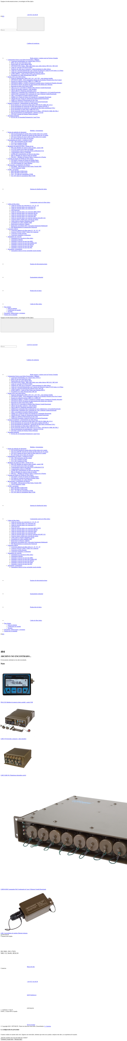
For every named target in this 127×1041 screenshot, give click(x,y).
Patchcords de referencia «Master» (20, 224)
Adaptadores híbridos (17, 240)
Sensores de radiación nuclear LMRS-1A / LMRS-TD (26, 81)
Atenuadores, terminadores (15, 249)
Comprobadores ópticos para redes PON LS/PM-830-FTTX (27, 151)
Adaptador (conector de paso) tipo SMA (22, 246)
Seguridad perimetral (13, 115)
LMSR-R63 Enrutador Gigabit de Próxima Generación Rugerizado (29, 101)
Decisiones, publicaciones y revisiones (14, 313)
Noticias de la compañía (10, 314)
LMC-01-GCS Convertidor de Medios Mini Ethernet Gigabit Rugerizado (31, 87)
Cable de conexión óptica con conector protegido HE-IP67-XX (28, 218)
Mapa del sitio (31, 966)
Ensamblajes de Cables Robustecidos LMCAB (24, 75)
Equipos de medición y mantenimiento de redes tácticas (23, 103)
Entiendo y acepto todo (7, 1039)
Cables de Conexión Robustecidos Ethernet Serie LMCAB (27, 72)
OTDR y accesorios (13, 169)
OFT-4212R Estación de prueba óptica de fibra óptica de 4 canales (29, 133)
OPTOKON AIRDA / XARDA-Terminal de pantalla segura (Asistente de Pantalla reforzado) (36, 83)
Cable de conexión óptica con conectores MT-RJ (24, 213)
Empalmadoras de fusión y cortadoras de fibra (20, 140)
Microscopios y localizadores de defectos (19, 165)
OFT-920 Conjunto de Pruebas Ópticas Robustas (24, 114)
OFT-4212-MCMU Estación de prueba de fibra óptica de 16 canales (29, 135)
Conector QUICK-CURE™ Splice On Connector (24, 232)
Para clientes (7, 307)
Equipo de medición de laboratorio (17, 132)
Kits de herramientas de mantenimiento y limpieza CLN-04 (27, 112)
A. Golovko (47, 1026)
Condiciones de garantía (14, 310)
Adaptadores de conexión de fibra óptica (22, 238)
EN (3, 16)
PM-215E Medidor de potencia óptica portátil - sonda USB (27, 147)
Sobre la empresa (12, 308)
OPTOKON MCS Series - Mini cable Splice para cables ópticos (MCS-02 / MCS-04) (34, 66)
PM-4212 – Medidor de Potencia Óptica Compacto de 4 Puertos (28, 157)
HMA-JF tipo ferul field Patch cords (21, 62)
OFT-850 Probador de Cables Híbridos (21, 163)
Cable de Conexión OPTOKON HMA (21, 67)
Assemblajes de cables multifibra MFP (21, 222)
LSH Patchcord (15, 210)
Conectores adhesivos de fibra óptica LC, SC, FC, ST (25, 230)
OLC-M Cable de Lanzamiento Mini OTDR (23, 175)
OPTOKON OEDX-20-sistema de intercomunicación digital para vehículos (31, 84)
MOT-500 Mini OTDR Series (19, 172)
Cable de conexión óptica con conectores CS (23, 208)
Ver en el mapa (31, 1024)
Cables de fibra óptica (13, 204)
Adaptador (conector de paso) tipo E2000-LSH (24, 243)
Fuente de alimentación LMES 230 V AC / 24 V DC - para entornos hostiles (32, 78)
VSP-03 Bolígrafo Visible (18, 168)
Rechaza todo (18, 1039)
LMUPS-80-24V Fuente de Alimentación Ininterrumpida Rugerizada (30, 98)
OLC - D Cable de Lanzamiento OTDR (22, 174)
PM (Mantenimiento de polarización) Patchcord (24, 227)
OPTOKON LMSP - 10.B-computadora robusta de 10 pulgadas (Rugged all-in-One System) (36, 80)
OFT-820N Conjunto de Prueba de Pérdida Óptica (25, 160)
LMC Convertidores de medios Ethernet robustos (24, 95)
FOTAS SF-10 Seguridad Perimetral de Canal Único (25, 117)
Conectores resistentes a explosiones (21, 235)
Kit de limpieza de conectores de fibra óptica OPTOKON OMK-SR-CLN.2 (32, 105)
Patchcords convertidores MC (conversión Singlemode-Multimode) (29, 225)
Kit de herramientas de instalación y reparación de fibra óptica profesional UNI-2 (33, 108)
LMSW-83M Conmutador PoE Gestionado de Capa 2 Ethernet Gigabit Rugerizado (33, 94)
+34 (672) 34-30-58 (32, 14)
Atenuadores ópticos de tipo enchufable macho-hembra (26, 250)
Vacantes (10, 311)
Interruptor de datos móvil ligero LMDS (22, 86)
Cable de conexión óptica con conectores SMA (24, 215)
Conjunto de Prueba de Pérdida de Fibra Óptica (20, 158)
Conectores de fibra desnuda (19, 233)
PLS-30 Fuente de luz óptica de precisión (22, 138)
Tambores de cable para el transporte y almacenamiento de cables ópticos (31, 69)
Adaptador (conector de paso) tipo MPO (22, 241)
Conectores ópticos (13, 229)
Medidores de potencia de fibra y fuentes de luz (20, 146)
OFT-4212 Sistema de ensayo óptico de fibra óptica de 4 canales (28, 137)
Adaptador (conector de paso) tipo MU (21, 247)
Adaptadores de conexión (15, 236)
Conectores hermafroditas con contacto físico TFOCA (26, 61)
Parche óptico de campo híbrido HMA (21, 64)
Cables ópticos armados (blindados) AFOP (22, 221)
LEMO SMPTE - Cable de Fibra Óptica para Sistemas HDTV (28, 73)
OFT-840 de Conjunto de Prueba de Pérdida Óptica (25, 161)
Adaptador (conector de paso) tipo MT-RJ (22, 244)
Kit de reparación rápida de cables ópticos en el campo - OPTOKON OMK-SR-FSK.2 (34, 111)
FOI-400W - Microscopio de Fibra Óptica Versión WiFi (26, 166)
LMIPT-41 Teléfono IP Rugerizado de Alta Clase (24, 100)
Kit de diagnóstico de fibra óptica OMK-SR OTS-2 (25, 109)
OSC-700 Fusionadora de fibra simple (21, 141)
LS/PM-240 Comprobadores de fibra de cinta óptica (25, 154)
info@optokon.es (31, 995)
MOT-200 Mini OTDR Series (19, 171)
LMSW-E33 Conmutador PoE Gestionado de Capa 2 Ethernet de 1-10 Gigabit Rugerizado (36, 92)
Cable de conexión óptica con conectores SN (23, 207)
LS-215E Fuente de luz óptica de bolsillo (22, 149)
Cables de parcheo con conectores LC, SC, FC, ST (25, 205)
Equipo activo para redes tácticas (16, 77)
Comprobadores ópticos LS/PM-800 (21, 152)
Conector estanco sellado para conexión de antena (24, 219)
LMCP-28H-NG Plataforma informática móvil (23, 91)
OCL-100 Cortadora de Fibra (19, 144)
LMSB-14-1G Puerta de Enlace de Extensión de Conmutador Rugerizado (31, 97)
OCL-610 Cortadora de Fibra (19, 143)
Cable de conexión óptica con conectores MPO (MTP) (26, 211)
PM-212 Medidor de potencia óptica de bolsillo (24, 155)
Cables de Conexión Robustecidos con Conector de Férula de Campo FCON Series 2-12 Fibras (37, 70)
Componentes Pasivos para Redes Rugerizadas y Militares (23, 59)
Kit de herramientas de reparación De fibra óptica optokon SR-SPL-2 (30, 106)
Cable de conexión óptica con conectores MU (23, 216)
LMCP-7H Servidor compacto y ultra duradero (24, 89)
